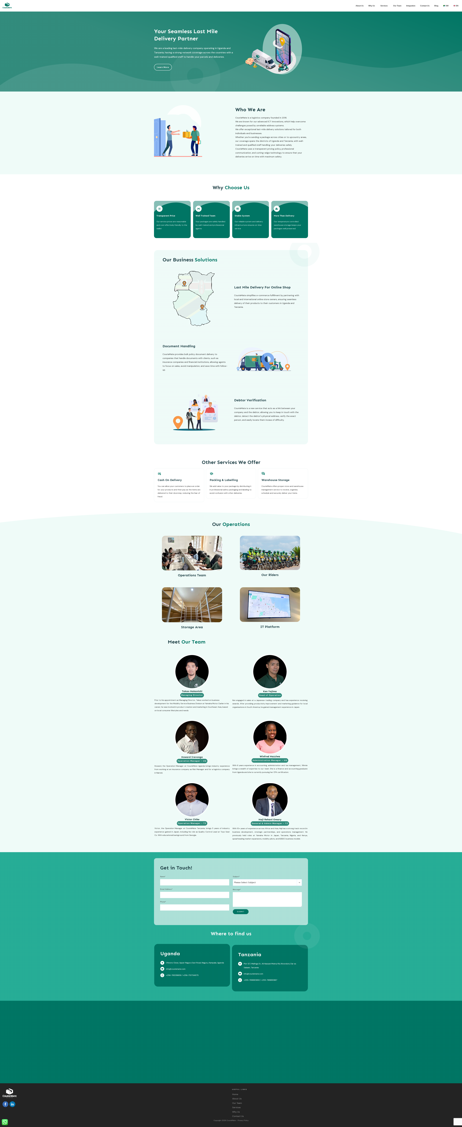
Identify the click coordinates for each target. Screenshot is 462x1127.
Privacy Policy (243, 1120)
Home (235, 1094)
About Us (237, 1098)
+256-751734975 (191, 975)
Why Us (236, 1111)
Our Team (237, 1103)
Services (236, 1107)
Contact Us (238, 1116)
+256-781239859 (173, 975)
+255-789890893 (252, 980)
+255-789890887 (269, 980)
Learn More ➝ (163, 233)
